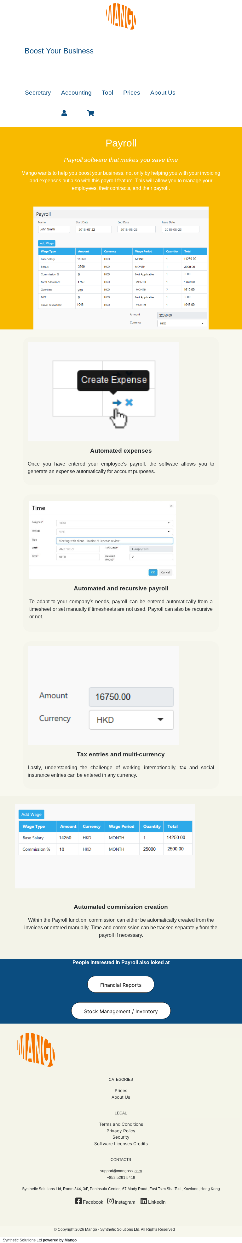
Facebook (93, 1202)
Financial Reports (120, 985)
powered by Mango (60, 1240)
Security (121, 1137)
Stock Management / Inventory (121, 1011)
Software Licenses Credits (121, 1143)
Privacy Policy (121, 1130)
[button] (38, 92)
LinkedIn (156, 1202)
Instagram (125, 1202)
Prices (121, 1090)
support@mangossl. (121, 1171)
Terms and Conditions (121, 1124)
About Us (121, 1097)
